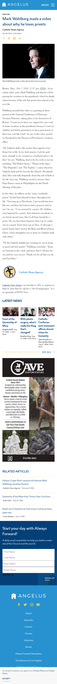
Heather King (25, 336)
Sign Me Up (8, 575)
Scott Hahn (7, 500)
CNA (42, 88)
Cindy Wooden (8, 516)
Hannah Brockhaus (45, 342)
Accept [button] (6, 679)
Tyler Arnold (43, 339)
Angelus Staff (7, 329)
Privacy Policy (39, 671)
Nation (6, 14)
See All (46, 352)
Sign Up (50, 578)
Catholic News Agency (13, 29)
